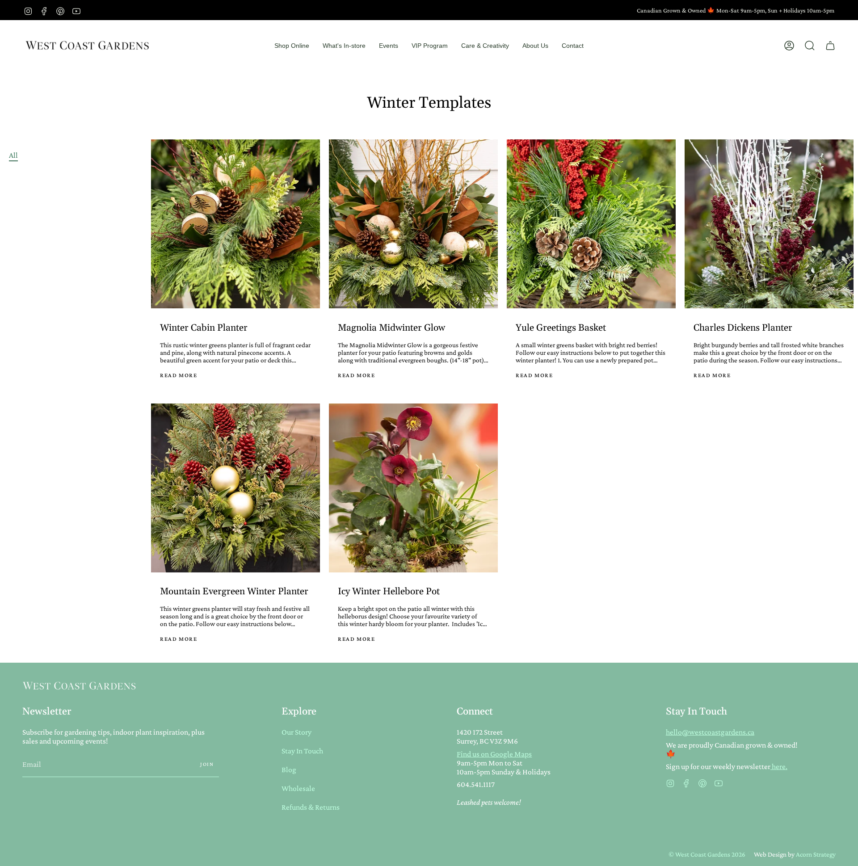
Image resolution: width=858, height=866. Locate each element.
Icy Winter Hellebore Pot (389, 591)
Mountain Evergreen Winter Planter (234, 591)
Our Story (296, 731)
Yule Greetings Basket (561, 328)
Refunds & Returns (311, 807)
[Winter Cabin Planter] (235, 223)
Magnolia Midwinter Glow (391, 328)
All (13, 155)
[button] (292, 45)
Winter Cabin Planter (204, 328)
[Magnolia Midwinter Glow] (413, 223)
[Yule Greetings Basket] (591, 223)
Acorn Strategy (816, 854)
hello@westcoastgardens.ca (710, 731)
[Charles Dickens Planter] (769, 223)
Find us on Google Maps (494, 753)
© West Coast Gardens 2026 (707, 854)
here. (778, 766)
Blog (289, 769)
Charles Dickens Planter (743, 328)
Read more (178, 375)
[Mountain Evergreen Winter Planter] (235, 488)
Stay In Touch (302, 750)
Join (207, 764)
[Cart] (830, 45)
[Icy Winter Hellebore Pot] (413, 488)
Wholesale (298, 788)
